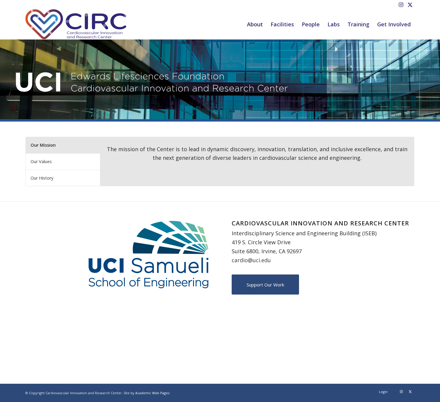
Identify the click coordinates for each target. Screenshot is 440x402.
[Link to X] (410, 4)
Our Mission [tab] (43, 145)
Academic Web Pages (152, 393)
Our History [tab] (42, 178)
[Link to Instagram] (401, 4)
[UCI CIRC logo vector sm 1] (75, 24)
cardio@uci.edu (251, 260)
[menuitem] (255, 24)
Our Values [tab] (41, 161)
